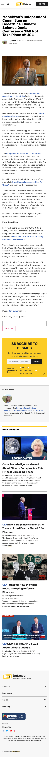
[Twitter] (7, 731)
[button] (24, 686)
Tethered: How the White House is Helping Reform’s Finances (19, 588)
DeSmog (27, 4)
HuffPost (17, 411)
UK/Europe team (26, 373)
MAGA (10, 545)
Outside (39, 411)
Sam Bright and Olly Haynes (14, 596)
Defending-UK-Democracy (18, 606)
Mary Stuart (9, 475)
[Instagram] (14, 731)
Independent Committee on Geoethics (23, 153)
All (23, 368)
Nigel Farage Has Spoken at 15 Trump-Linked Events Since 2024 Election (23, 528)
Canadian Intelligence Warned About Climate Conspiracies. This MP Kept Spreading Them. (22, 468)
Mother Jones (26, 411)
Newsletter (6, 727)
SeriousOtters (15, 751)
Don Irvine (13, 311)
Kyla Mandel (16, 41)
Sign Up (36, 362)
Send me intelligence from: (12, 370)
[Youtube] (11, 731)
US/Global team (26, 370)
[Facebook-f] (3, 731)
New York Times (22, 408)
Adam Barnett (10, 535)
